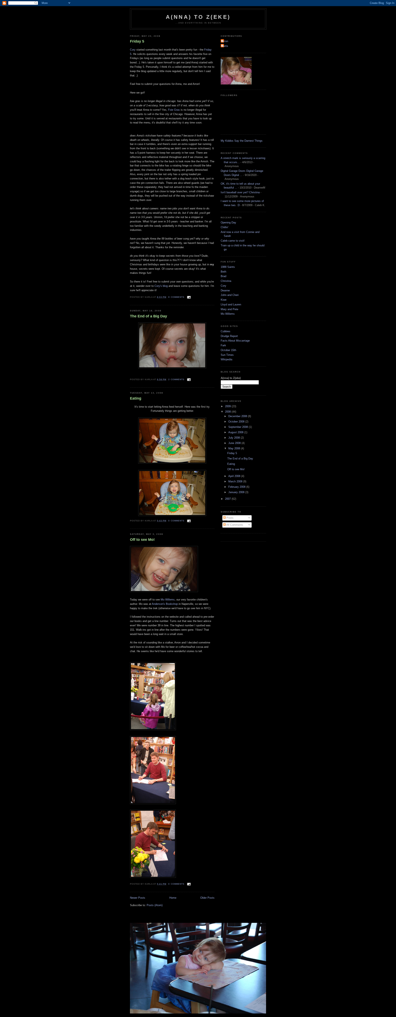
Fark (223, 345)
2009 (228, 406)
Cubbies (225, 331)
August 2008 (236, 432)
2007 (228, 498)
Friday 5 (137, 41)
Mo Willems (168, 599)
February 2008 (237, 486)
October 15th (228, 350)
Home (172, 897)
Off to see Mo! (142, 540)
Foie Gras (174, 109)
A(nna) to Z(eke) (198, 17)
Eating (135, 398)
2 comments (176, 379)
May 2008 (234, 448)
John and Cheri (230, 295)
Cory (133, 49)
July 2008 (234, 437)
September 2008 (238, 426)
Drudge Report (229, 336)
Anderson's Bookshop (165, 603)
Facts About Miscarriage (235, 340)
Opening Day (228, 222)
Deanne (225, 290)
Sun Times (227, 354)
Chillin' (224, 227)
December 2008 (238, 416)
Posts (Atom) (155, 905)
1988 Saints (228, 266)
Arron (225, 41)
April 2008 (234, 476)
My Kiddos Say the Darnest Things (242, 140)
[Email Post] (188, 297)
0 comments (176, 521)
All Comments (234, 524)
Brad (223, 276)
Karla (225, 45)
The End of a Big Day (148, 316)
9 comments (176, 297)
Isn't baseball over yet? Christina (240, 192)
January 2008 (236, 492)
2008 (228, 411)
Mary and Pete (229, 309)
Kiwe (223, 299)
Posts (229, 517)
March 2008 (235, 481)
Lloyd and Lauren (231, 304)
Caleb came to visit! (233, 240)
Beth (223, 271)
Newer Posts (137, 897)
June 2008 (235, 443)
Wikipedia (226, 359)
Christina (226, 280)
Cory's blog (161, 285)
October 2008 (236, 421)
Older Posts (207, 897)
